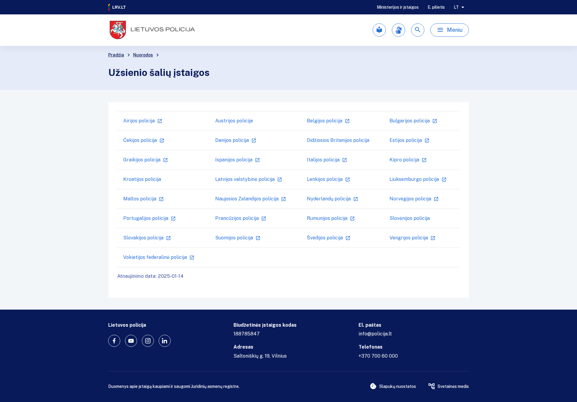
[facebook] (114, 341)
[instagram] (148, 341)
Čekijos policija (140, 140)
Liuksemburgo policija (414, 179)
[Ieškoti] (417, 30)
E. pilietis (436, 7)
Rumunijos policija (327, 218)
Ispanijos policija (233, 160)
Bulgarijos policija (409, 121)
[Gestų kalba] (398, 30)
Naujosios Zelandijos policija (247, 199)
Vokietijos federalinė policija (155, 257)
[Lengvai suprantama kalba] (379, 30)
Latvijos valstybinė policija (245, 179)
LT (456, 7)
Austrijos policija (234, 121)
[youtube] (131, 341)
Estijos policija (405, 140)
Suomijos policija (234, 238)
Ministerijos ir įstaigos (398, 7)
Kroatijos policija (142, 179)
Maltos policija (139, 199)
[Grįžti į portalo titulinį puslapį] (117, 7)
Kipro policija (404, 160)
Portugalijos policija (145, 218)
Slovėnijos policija (409, 218)
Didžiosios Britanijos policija (338, 140)
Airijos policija (139, 121)
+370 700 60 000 (378, 356)
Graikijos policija (141, 160)
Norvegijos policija (410, 199)
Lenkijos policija (325, 179)
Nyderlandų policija (329, 199)
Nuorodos (143, 54)
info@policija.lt (375, 334)
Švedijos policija (325, 238)
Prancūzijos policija (237, 218)
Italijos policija (323, 160)
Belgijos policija (324, 121)
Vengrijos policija (408, 238)
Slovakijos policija (143, 238)
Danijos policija (232, 140)
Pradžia (116, 54)
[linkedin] (165, 341)
